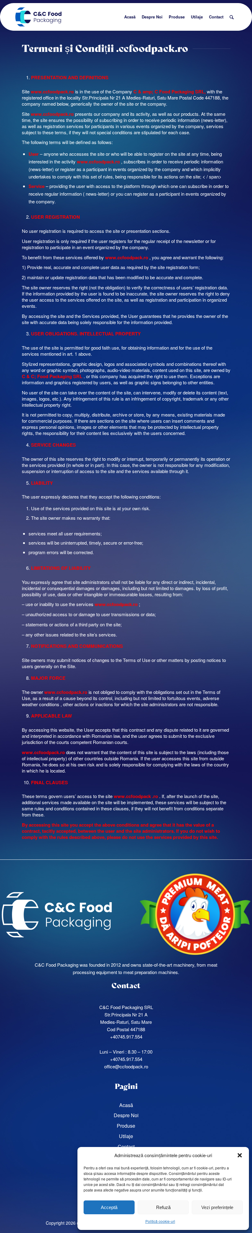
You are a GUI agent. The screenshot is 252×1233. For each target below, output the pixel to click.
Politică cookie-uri (160, 1221)
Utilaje (126, 1136)
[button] (240, 1155)
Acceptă (109, 1207)
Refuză (163, 1207)
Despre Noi (126, 1115)
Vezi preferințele (217, 1207)
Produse (126, 1125)
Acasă (126, 1105)
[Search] (231, 17)
